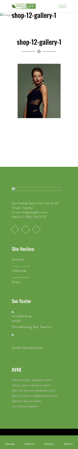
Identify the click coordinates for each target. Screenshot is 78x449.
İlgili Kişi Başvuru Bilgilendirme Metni (34, 396)
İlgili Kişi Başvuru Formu (27, 401)
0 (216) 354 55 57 (34, 217)
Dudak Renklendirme (27, 348)
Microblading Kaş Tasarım (31, 327)
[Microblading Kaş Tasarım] (22, 317)
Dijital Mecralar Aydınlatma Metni (32, 380)
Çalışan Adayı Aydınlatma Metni (31, 385)
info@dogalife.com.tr (34, 212)
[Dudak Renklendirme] (22, 339)
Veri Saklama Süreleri (24, 406)
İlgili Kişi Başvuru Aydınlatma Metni (33, 390)
